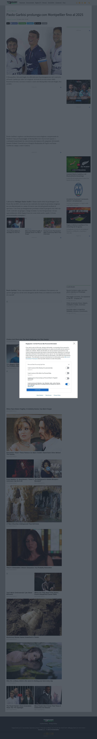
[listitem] (48, 364)
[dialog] (48, 369)
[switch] (67, 368)
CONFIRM (37, 389)
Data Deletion (40, 395)
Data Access (48, 395)
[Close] (74, 343)
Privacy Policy (57, 395)
